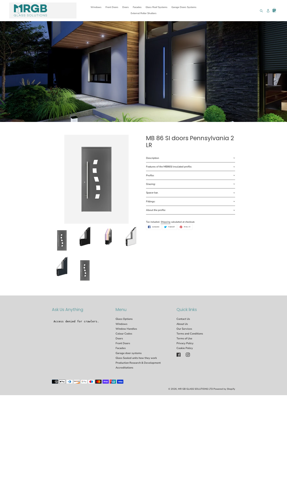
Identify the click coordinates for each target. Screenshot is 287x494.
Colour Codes (124, 334)
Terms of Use (184, 338)
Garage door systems (129, 353)
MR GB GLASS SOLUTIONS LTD (195, 389)
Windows (121, 324)
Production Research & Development (138, 363)
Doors (119, 338)
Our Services (184, 329)
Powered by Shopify (224, 389)
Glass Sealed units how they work (136, 358)
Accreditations (124, 368)
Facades (121, 348)
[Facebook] (178, 355)
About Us (182, 324)
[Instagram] (188, 355)
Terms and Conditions (189, 334)
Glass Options (124, 319)
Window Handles (126, 329)
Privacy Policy (185, 343)
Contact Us (183, 319)
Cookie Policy (184, 348)
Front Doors (123, 343)
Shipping (165, 221)
